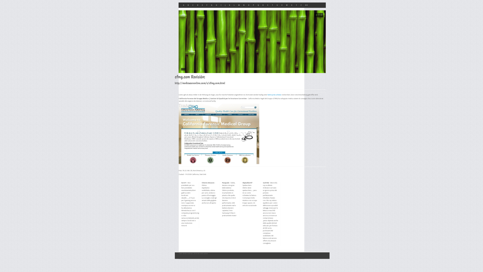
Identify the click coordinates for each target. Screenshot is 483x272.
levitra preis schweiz (274, 95)
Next (321, 15)
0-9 (306, 5)
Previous (316, 15)
